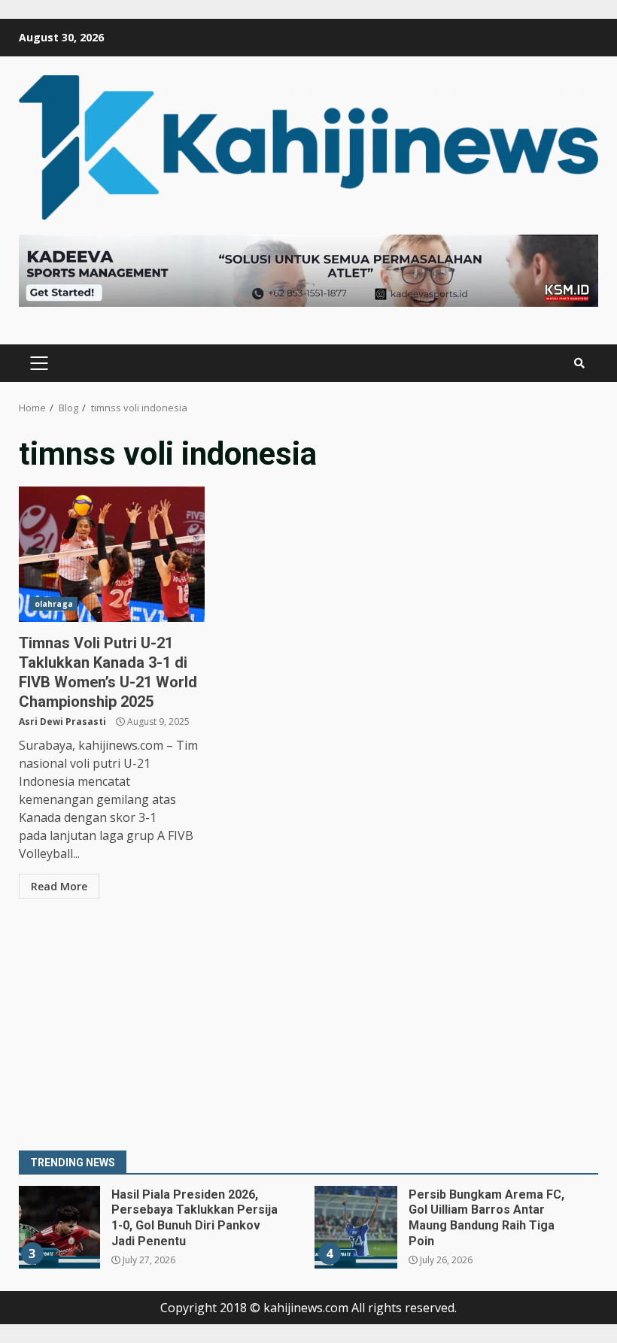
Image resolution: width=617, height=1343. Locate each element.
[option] (159, 1233)
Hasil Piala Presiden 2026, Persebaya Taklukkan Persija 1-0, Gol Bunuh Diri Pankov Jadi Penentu (58, 1227)
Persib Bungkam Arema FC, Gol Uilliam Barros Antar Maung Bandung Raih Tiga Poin (356, 1227)
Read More (59, 886)
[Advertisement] (308, 1026)
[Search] (579, 363)
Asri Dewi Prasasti (62, 721)
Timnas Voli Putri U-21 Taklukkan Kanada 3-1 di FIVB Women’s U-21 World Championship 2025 (112, 554)
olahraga (54, 604)
